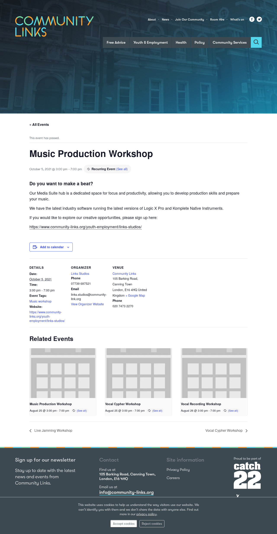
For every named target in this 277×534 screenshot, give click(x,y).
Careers (173, 478)
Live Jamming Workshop (53, 430)
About (152, 19)
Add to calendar (52, 247)
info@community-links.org (126, 492)
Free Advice (116, 42)
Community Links (124, 273)
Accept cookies (124, 524)
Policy (200, 42)
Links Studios (80, 273)
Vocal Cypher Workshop (123, 404)
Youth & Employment (151, 42)
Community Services (230, 42)
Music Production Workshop (51, 404)
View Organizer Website (87, 304)
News (165, 19)
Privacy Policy (178, 470)
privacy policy (146, 514)
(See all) (122, 169)
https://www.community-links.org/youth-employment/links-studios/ (85, 226)
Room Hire (217, 19)
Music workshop (40, 301)
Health (181, 42)
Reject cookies (152, 524)
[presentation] (63, 373)
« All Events (39, 124)
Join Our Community (189, 19)
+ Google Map (135, 295)
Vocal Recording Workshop (201, 404)
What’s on (237, 19)
